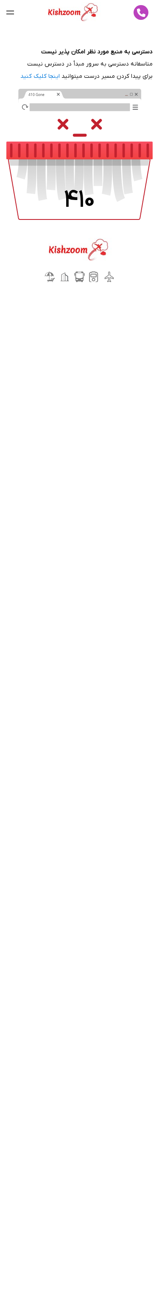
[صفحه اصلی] (73, 12)
